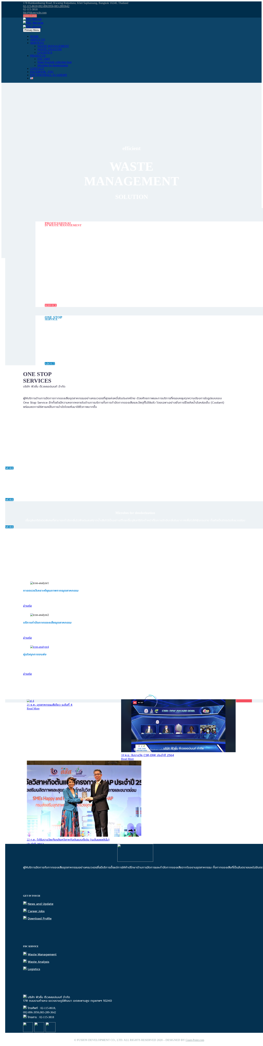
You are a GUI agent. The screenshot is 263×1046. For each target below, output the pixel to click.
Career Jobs (36, 911)
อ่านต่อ (27, 606)
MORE (9, 468)
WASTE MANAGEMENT (53, 46)
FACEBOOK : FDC (42, 71)
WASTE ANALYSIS (49, 49)
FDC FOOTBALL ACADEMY (48, 74)
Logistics (34, 969)
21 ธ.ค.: (49, 704)
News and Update (40, 904)
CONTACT (37, 68)
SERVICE (51, 305)
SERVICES (37, 42)
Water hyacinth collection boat (54, 62)
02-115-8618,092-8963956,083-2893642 (46, 6)
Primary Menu (32, 30)
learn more (29, 414)
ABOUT (50, 363)
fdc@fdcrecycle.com (35, 12)
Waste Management (42, 954)
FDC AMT (43, 58)
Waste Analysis (38, 962)
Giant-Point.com (195, 1040)
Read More (33, 708)
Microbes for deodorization (52, 65)
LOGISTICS (44, 52)
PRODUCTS (38, 55)
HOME (34, 36)
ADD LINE (30, 15)
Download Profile (40, 918)
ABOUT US (37, 39)
